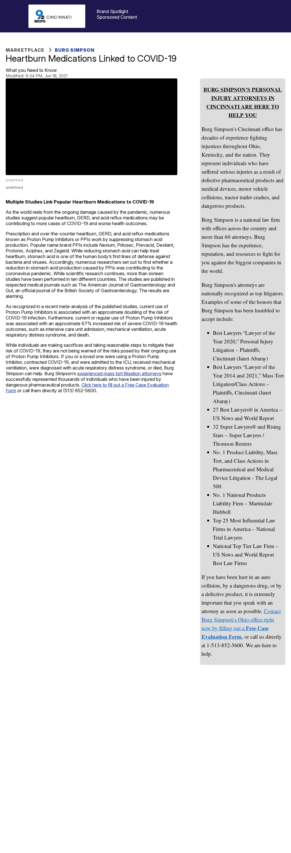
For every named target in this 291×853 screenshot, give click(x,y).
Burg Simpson (75, 50)
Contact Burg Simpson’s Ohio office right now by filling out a (241, 619)
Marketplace (25, 50)
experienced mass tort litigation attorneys (119, 373)
